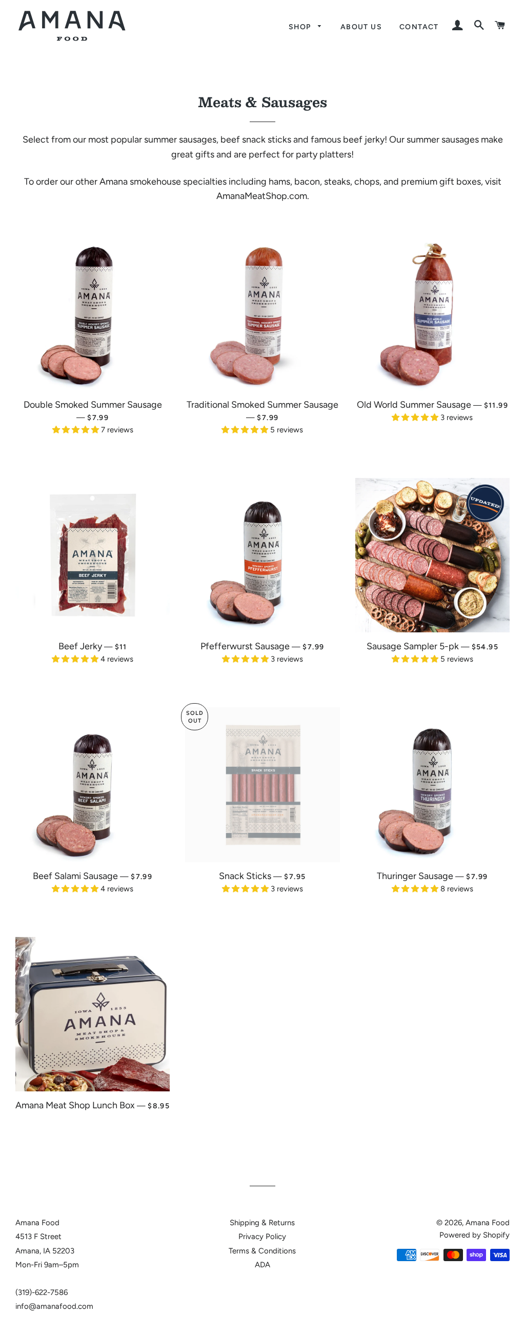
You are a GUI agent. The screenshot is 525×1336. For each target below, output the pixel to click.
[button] (76, 429)
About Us (361, 27)
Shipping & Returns (262, 1222)
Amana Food (488, 1222)
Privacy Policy (262, 1236)
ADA (262, 1264)
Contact (419, 27)
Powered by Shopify (474, 1235)
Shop (301, 27)
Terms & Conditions (262, 1250)
